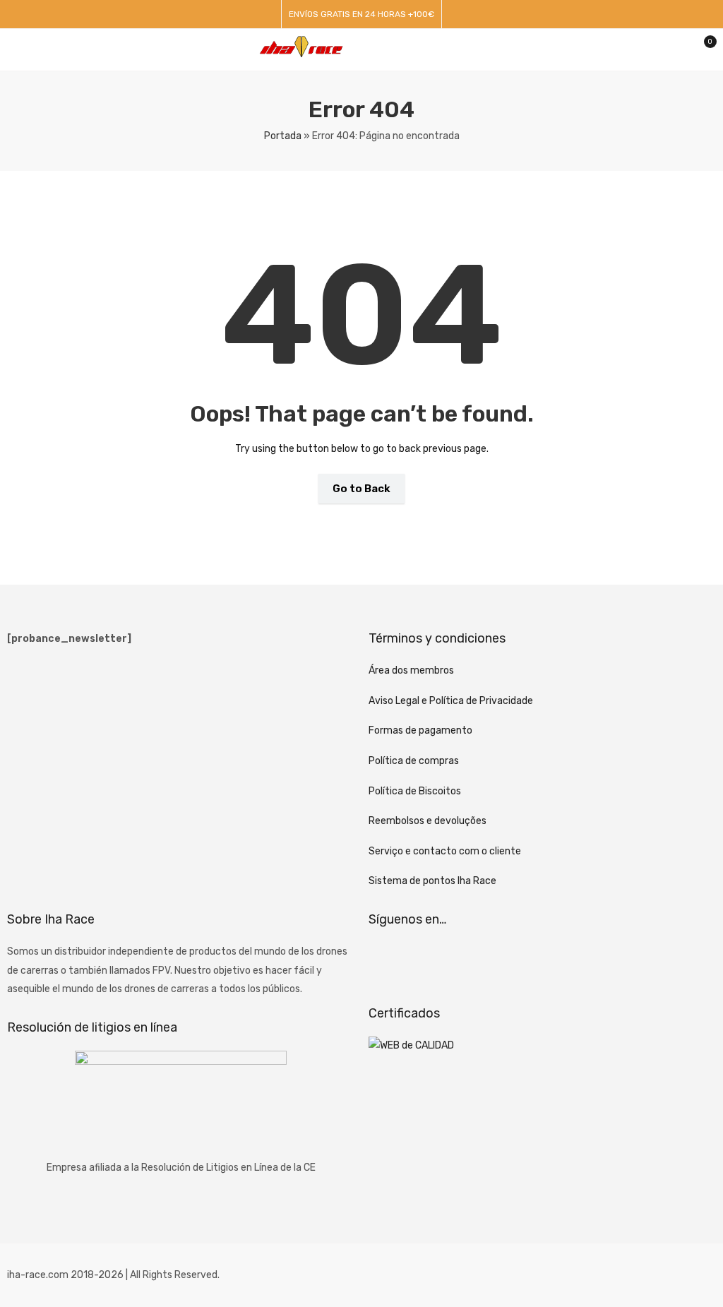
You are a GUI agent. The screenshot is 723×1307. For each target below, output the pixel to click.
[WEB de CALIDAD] (411, 1045)
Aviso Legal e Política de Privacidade (451, 701)
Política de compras (414, 761)
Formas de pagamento (420, 730)
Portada (282, 136)
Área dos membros (411, 670)
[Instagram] (423, 960)
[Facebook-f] (386, 960)
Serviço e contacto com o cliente (445, 851)
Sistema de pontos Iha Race (432, 881)
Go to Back (361, 488)
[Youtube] (461, 960)
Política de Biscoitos (415, 791)
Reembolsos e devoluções (427, 821)
